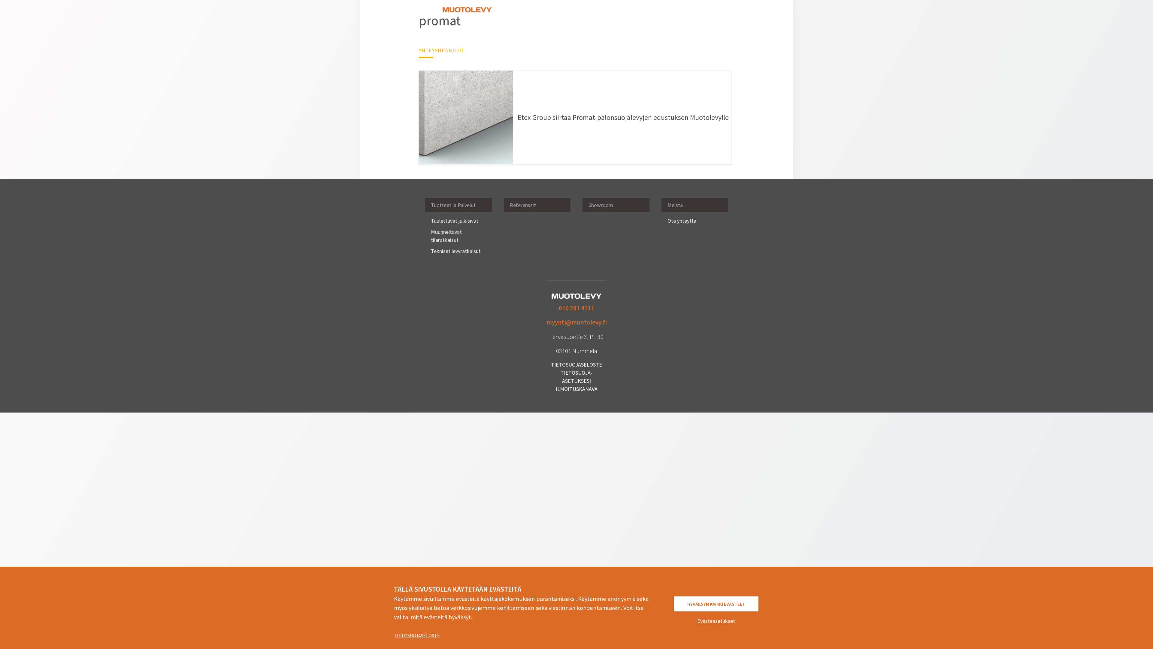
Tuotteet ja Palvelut (453, 205)
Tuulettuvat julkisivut (454, 220)
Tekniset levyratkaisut (456, 251)
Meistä (651, 13)
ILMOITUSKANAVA (577, 388)
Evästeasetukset (716, 620)
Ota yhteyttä (677, 13)
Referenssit (563, 13)
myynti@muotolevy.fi (576, 322)
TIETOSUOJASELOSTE (576, 364)
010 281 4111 (576, 308)
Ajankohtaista (624, 13)
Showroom (592, 13)
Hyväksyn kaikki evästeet (716, 604)
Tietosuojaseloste (417, 635)
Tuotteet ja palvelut (524, 13)
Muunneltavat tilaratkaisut (446, 235)
